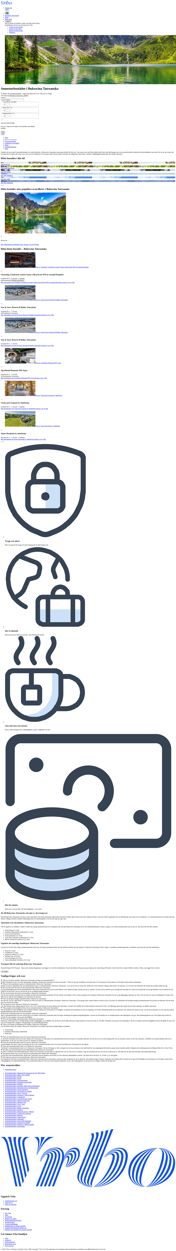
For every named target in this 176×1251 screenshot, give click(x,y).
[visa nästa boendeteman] (3, 185)
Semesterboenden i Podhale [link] (14, 1084)
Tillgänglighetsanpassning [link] (13, 1220)
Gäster (3, 100)
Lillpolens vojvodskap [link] (12, 143)
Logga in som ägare (15, 29)
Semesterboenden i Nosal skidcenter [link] (16, 1089)
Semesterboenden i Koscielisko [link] (15, 1126)
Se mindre (5, 971)
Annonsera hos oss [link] (11, 1201)
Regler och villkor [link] (10, 1219)
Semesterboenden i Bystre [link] (13, 1077)
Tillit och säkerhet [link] (10, 1204)
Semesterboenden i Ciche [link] (13, 1106)
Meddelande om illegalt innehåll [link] (15, 1226)
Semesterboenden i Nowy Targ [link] (15, 1104)
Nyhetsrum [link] (8, 1217)
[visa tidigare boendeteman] (1, 185)
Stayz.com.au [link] (9, 1246)
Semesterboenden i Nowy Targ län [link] (16, 1093)
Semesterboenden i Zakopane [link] (14, 1119)
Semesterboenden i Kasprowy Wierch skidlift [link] (19, 1124)
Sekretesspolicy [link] (10, 1222)
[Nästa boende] (3, 441)
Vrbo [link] (6, 1238)
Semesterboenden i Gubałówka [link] (15, 1097)
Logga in (8, 21)
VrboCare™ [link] (9, 1203)
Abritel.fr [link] (8, 1240)
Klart (3, 132)
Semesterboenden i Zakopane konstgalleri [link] (18, 1082)
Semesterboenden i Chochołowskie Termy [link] (18, 1099)
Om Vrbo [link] (8, 1213)
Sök (3, 134)
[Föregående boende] (1, 441)
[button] (88, 1065)
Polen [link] (7, 145)
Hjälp (6, 17)
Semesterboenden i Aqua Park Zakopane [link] (18, 1121)
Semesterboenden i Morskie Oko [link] (15, 1102)
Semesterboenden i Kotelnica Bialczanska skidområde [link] (22, 1086)
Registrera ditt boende (12, 15)
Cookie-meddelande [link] (11, 1224)
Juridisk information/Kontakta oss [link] (15, 1228)
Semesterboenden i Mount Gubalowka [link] (17, 1101)
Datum (3, 98)
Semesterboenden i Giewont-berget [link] (16, 1080)
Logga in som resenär (16, 27)
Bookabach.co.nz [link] (10, 1244)
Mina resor (8, 19)
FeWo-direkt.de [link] (10, 1242)
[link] (26, 32)
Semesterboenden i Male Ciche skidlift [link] (17, 1075)
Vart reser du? (5, 95)
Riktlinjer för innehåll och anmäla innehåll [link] (18, 1230)
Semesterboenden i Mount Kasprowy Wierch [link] (19, 1112)
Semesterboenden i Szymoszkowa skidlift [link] (18, 1091)
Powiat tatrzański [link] (10, 141)
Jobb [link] (6, 1215)
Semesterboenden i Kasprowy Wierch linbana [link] (19, 1095)
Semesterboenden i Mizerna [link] (14, 1115)
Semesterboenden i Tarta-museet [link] (15, 1117)
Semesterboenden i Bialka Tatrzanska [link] (17, 1108)
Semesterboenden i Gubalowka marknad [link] (18, 1113)
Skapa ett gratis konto (16, 30)
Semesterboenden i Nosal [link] (13, 1078)
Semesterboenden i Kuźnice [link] (14, 1110)
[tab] (10, 1069)
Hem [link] (6, 138)
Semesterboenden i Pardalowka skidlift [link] (17, 1123)
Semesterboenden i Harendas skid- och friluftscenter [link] (21, 1088)
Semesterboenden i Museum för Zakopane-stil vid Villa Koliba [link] (25, 1073)
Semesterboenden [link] (10, 147)
